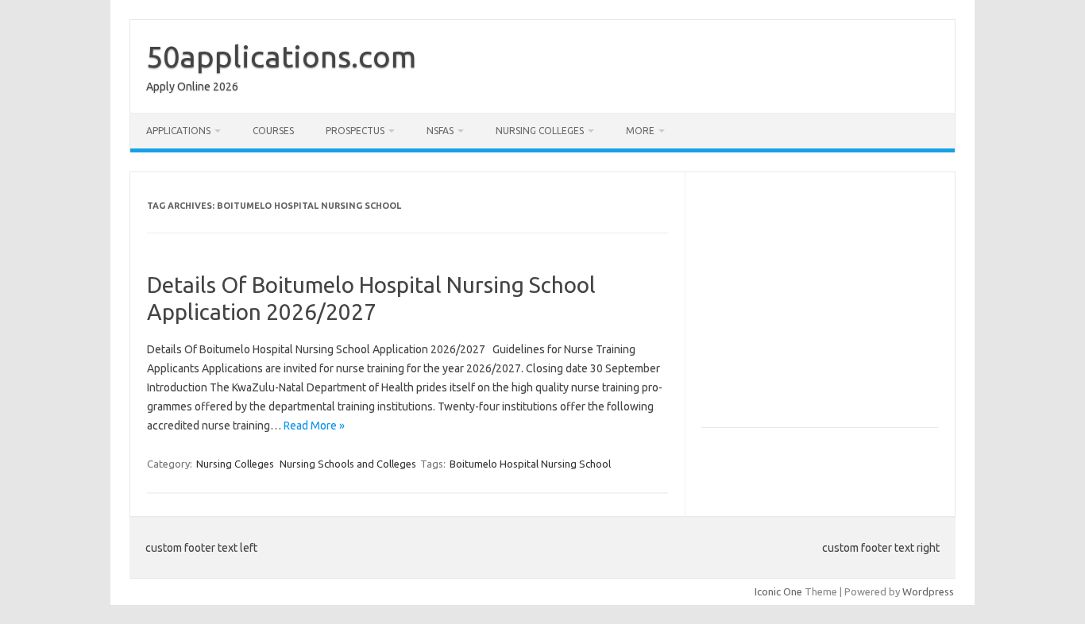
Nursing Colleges (540, 130)
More (640, 130)
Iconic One (778, 591)
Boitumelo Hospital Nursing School (530, 463)
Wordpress (928, 591)
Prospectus (355, 130)
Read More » (314, 425)
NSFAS (440, 130)
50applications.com (281, 56)
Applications (178, 130)
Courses (273, 130)
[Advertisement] (834, 306)
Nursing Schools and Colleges (348, 463)
